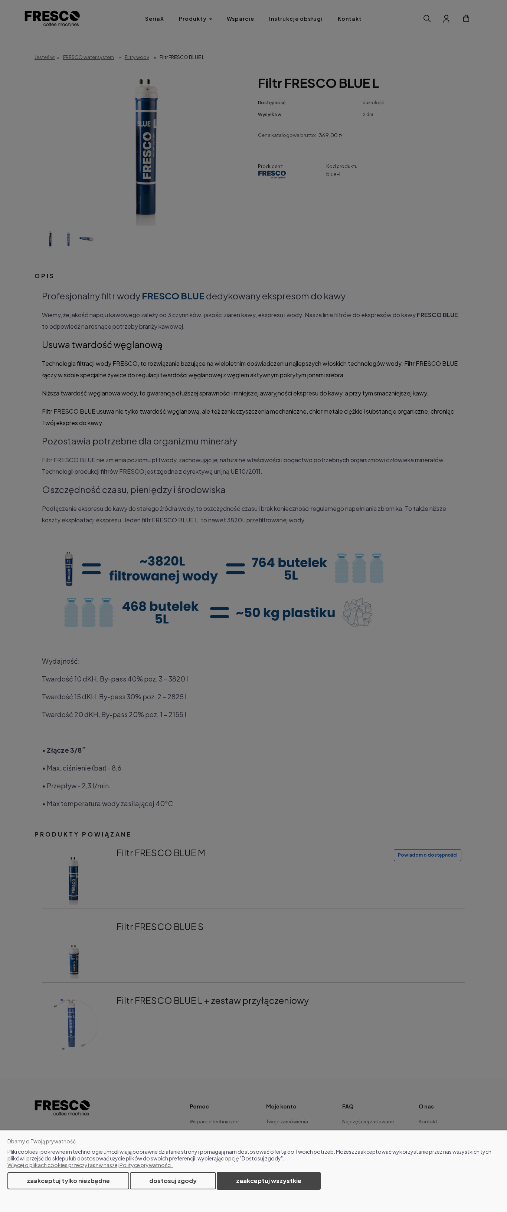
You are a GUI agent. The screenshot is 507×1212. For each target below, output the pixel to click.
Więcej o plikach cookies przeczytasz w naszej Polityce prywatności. (90, 1165)
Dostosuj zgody (173, 1181)
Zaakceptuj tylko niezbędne (68, 1181)
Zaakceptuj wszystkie (268, 1181)
